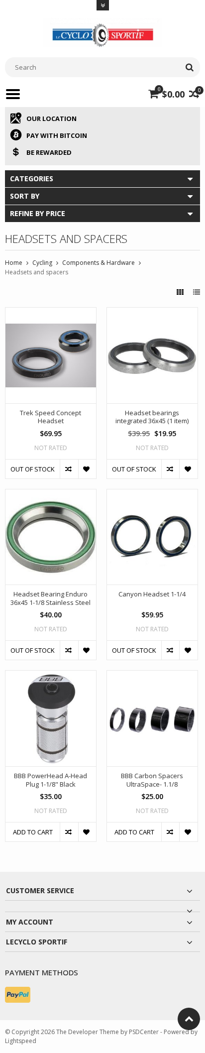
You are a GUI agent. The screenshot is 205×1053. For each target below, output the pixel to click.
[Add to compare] (69, 469)
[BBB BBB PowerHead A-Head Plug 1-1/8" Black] (50, 676)
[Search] (189, 67)
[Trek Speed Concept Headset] (50, 313)
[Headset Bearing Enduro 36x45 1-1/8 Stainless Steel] (50, 494)
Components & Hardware (98, 262)
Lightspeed (20, 1041)
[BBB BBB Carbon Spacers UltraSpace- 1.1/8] (152, 676)
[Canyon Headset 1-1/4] (152, 494)
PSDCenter (144, 1032)
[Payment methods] (17, 995)
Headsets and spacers (36, 272)
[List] (196, 292)
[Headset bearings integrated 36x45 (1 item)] (152, 313)
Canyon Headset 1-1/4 (152, 594)
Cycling (42, 262)
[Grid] (181, 292)
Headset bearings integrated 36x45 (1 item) (152, 417)
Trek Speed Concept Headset (50, 417)
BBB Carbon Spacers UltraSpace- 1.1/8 (152, 780)
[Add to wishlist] (87, 469)
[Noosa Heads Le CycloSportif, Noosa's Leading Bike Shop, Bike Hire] (102, 31)
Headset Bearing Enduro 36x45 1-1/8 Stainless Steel (50, 598)
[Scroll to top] (189, 1019)
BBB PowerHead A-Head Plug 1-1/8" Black (50, 780)
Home (13, 262)
